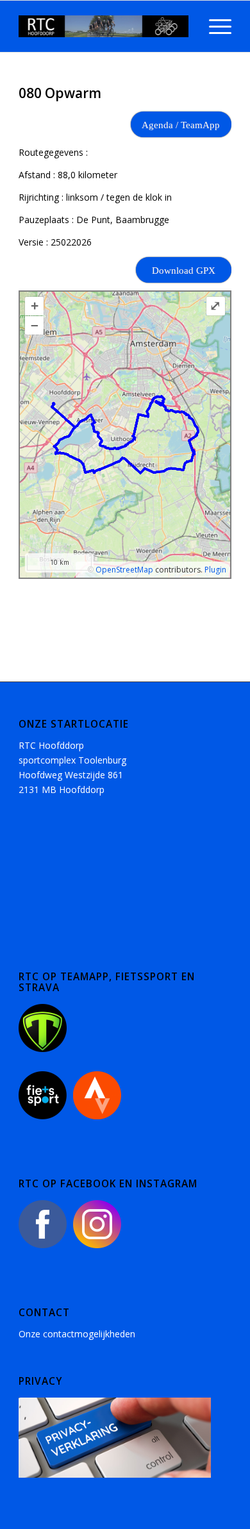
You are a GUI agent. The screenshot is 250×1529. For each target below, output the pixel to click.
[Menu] (213, 26)
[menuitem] (213, 26)
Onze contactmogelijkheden (77, 1334)
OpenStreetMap (124, 569)
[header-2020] (103, 26)
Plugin (214, 569)
